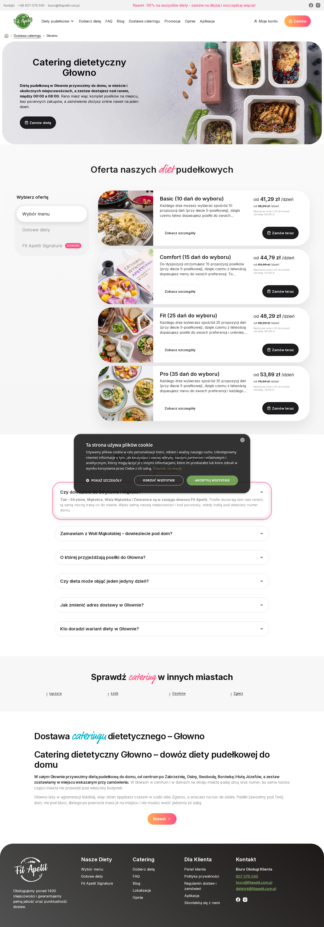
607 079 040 (247, 876)
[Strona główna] (6, 36)
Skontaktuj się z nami (202, 903)
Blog (120, 21)
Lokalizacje (142, 890)
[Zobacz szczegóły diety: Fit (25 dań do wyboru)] (125, 335)
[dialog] (162, 463)
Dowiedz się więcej (167, 468)
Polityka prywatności (201, 876)
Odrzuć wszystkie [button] (159, 480)
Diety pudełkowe (55, 21)
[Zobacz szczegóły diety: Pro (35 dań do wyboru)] (125, 393)
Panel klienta (195, 869)
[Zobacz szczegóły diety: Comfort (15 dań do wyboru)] (125, 276)
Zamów (300, 21)
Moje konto (268, 21)
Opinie (190, 21)
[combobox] (242, 440)
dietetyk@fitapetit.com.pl (256, 888)
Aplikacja (207, 21)
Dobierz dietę (90, 21)
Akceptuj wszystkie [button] (212, 480)
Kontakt (246, 859)
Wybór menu (92, 869)
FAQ (108, 21)
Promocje (172, 21)
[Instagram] (318, 5)
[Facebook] (311, 5)
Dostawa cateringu (144, 21)
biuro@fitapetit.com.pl (254, 882)
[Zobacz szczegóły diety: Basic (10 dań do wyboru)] (125, 218)
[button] (104, 480)
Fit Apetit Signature (97, 883)
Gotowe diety (92, 876)
